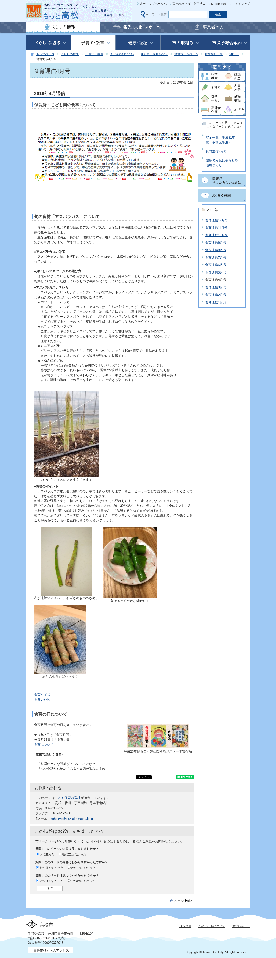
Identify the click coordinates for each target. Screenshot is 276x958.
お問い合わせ (241, 926)
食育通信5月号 (215, 272)
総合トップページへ (153, 3)
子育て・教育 (94, 54)
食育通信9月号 (215, 242)
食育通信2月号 (215, 295)
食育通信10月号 (216, 235)
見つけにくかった (83, 881)
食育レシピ (42, 699)
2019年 (234, 54)
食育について (43, 744)
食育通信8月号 (216, 151)
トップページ (45, 54)
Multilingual (218, 3)
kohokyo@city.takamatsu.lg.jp (71, 818)
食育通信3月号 (215, 287)
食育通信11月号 (216, 227)
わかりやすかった (51, 867)
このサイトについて (211, 926)
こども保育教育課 (68, 798)
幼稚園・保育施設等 (154, 54)
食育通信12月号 (216, 220)
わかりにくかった (83, 867)
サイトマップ (241, 3)
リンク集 (185, 926)
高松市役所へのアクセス (51, 950)
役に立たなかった (74, 854)
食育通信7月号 (215, 257)
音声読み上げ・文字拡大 (188, 3)
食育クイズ (42, 695)
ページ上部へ (184, 901)
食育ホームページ (186, 54)
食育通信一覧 (214, 54)
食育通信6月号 (215, 265)
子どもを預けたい (122, 54)
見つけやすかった (51, 881)
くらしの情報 (70, 54)
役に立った (47, 854)
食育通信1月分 (215, 302)
